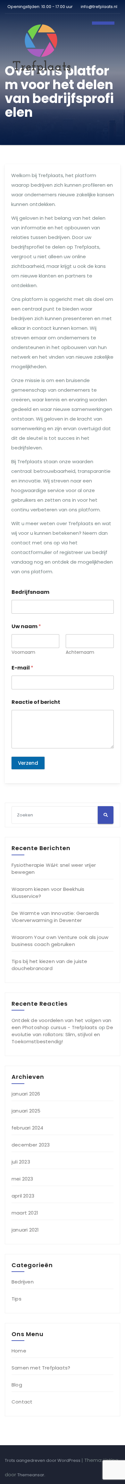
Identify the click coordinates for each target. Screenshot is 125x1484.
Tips (16, 1298)
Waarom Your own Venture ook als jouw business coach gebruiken (60, 941)
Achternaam (80, 652)
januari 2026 (26, 1093)
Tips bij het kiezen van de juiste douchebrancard (50, 965)
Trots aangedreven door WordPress (43, 1460)
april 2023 (23, 1195)
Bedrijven (23, 1281)
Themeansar (30, 1475)
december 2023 (31, 1144)
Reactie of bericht (36, 702)
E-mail (22, 668)
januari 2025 (26, 1110)
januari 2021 (25, 1229)
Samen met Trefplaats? (41, 1367)
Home (19, 1350)
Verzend (28, 763)
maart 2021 (25, 1212)
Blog (17, 1384)
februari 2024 (28, 1127)
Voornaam (23, 652)
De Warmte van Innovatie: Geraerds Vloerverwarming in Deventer (55, 917)
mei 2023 (22, 1178)
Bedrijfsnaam (30, 592)
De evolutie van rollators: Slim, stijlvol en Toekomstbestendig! (62, 1034)
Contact (22, 1401)
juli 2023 (21, 1161)
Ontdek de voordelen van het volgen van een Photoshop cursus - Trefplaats (62, 1024)
